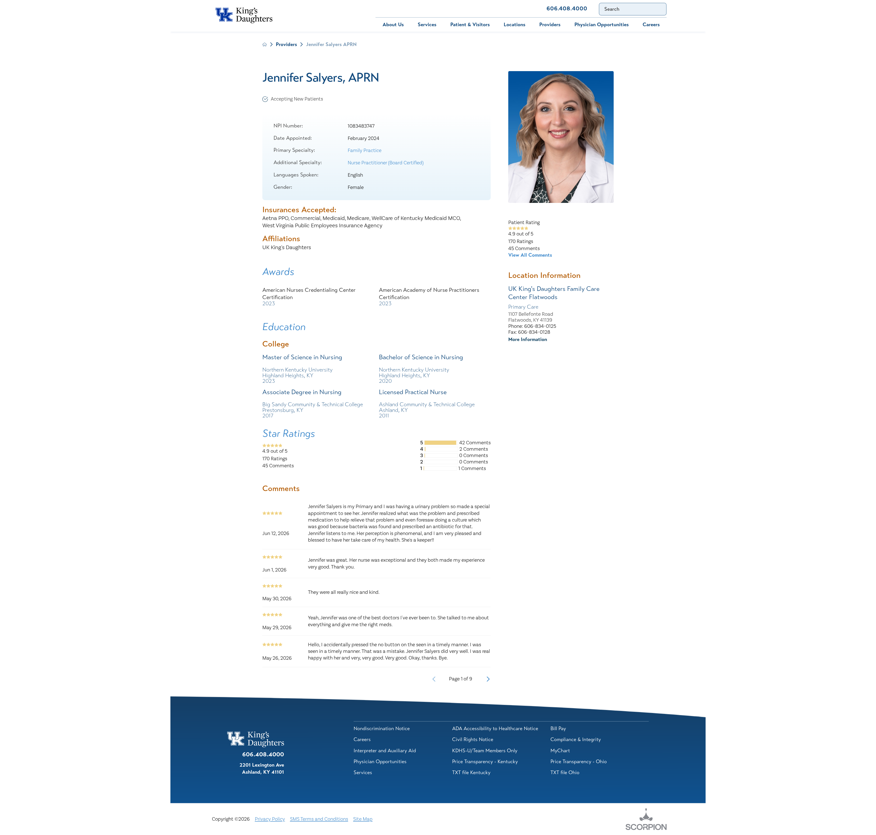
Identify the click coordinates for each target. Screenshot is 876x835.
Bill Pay (386, 8)
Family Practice (364, 150)
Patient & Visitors (470, 24)
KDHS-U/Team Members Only (484, 750)
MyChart (419, 8)
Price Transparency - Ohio (578, 761)
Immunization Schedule (468, 8)
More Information (527, 339)
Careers (651, 24)
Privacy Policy (270, 819)
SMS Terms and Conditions (319, 819)
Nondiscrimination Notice (382, 728)
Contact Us (520, 8)
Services (427, 24)
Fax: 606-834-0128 (529, 332)
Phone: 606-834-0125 (532, 326)
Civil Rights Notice (472, 739)
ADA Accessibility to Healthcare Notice (495, 728)
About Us (393, 24)
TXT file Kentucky (471, 772)
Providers (550, 24)
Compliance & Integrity (575, 739)
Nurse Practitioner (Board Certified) (386, 163)
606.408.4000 (567, 8)
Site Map (363, 819)
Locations (514, 24)
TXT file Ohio (564, 772)
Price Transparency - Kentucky (485, 761)
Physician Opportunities (601, 24)
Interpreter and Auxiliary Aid (385, 750)
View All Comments (530, 255)
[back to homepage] (264, 44)
